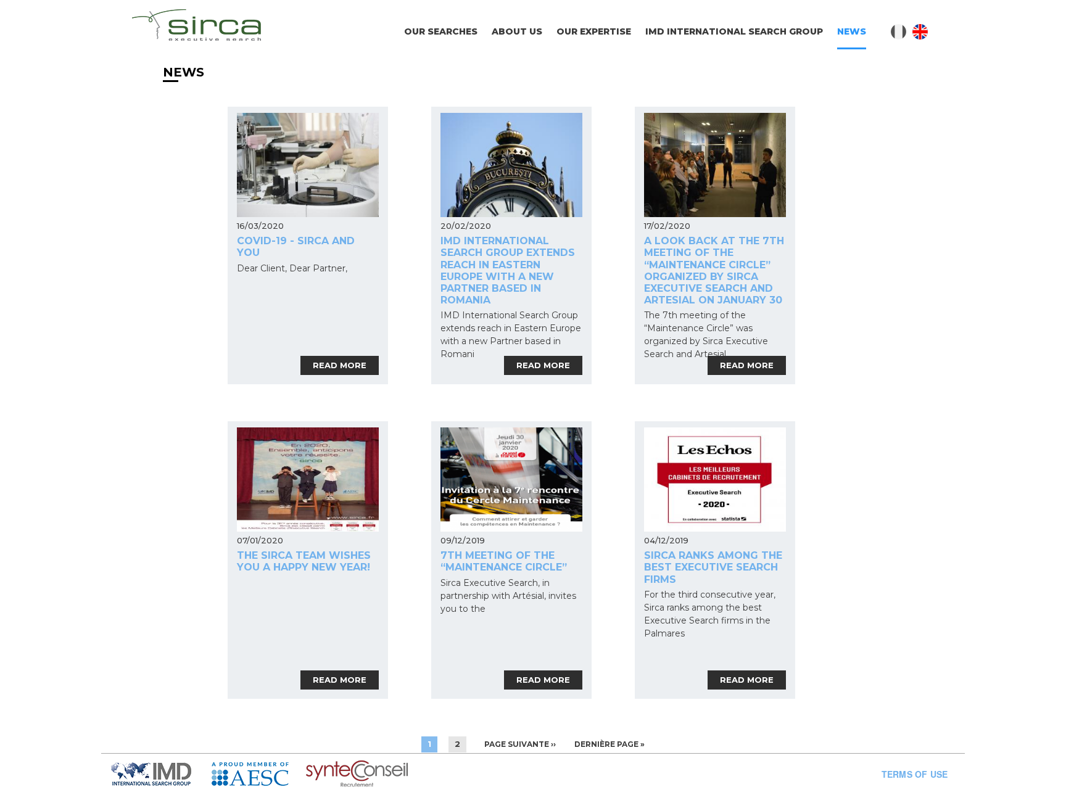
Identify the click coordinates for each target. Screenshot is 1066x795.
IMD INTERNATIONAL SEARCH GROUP (734, 31)
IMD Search (161, 774)
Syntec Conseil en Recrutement (388, 774)
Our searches (440, 31)
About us (517, 31)
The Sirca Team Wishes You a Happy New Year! (304, 561)
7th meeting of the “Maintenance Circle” (503, 561)
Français (898, 31)
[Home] (196, 27)
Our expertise (593, 31)
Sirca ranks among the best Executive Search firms (713, 567)
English (920, 31)
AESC (259, 774)
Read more (339, 365)
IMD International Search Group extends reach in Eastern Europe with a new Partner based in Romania (507, 270)
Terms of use (915, 774)
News (851, 31)
